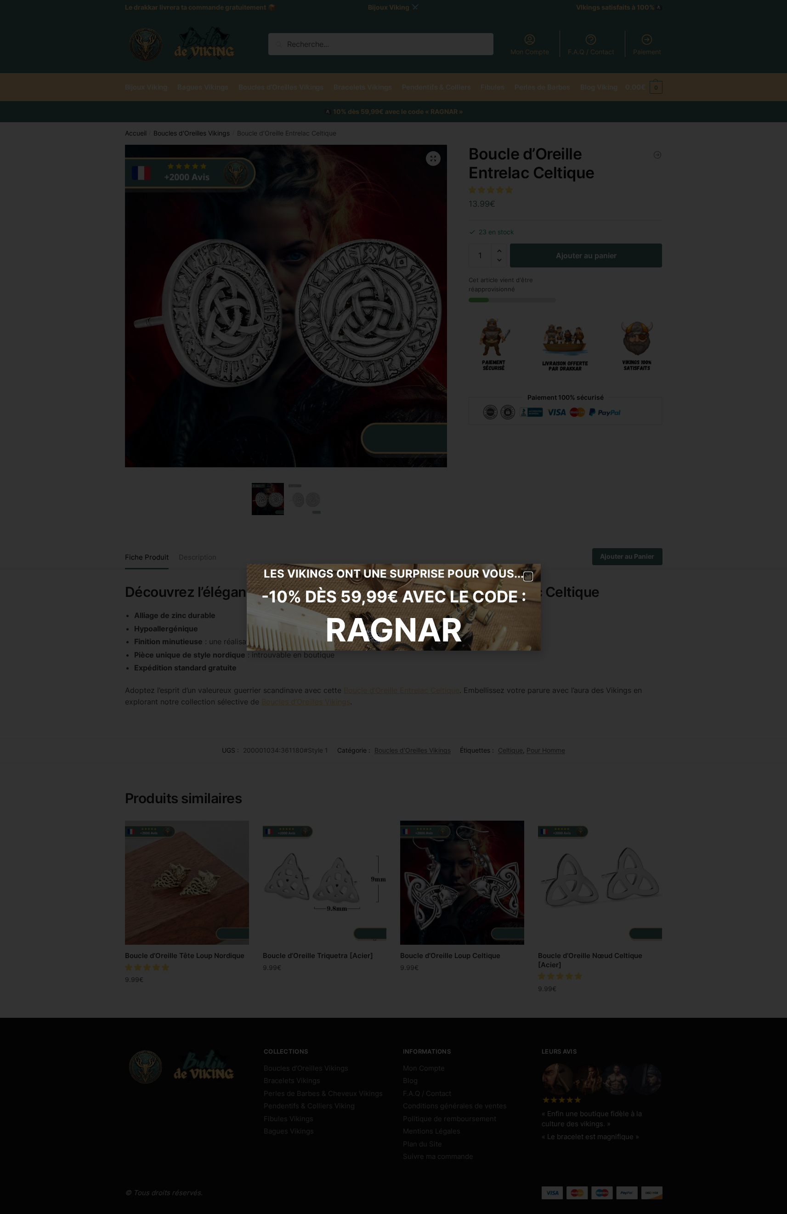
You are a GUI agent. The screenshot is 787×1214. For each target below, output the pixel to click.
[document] (393, 607)
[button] (528, 576)
